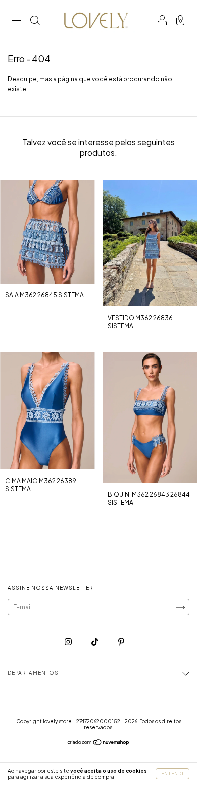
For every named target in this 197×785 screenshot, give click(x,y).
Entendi (172, 773)
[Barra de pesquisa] (35, 21)
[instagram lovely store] (68, 641)
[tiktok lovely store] (95, 641)
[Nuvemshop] (98, 743)
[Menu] (17, 21)
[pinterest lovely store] (121, 641)
